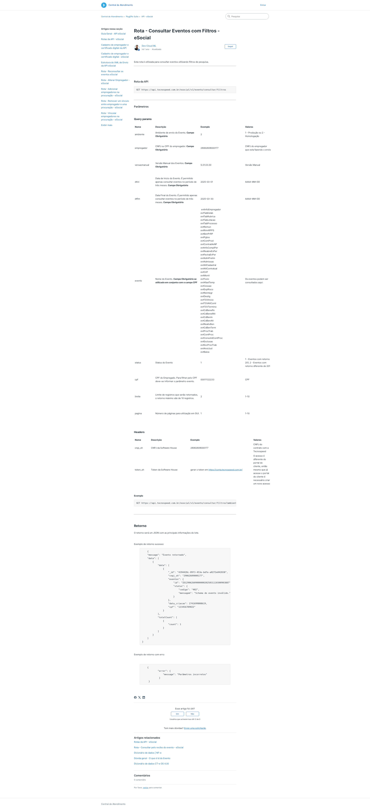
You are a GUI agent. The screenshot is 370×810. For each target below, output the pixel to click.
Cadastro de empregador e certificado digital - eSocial (115, 55)
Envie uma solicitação (195, 728)
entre (145, 787)
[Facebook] (135, 697)
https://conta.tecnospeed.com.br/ (225, 469)
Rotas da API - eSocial (112, 39)
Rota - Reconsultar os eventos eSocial (112, 73)
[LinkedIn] (143, 697)
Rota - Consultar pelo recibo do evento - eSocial (158, 747)
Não (192, 714)
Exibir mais (106, 125)
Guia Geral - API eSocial (113, 33)
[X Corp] (139, 697)
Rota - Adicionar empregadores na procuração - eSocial (111, 92)
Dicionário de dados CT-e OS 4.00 (151, 763)
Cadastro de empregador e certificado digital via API (115, 46)
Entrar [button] (263, 5)
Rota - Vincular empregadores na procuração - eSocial (111, 116)
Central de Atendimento (112, 16)
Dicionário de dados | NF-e (147, 752)
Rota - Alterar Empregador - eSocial (115, 82)
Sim (177, 714)
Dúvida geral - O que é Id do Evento (152, 758)
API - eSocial (147, 16)
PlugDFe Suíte (132, 16)
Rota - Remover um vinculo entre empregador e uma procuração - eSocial (115, 104)
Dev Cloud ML (149, 45)
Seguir (230, 46)
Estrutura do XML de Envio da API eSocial (114, 64)
